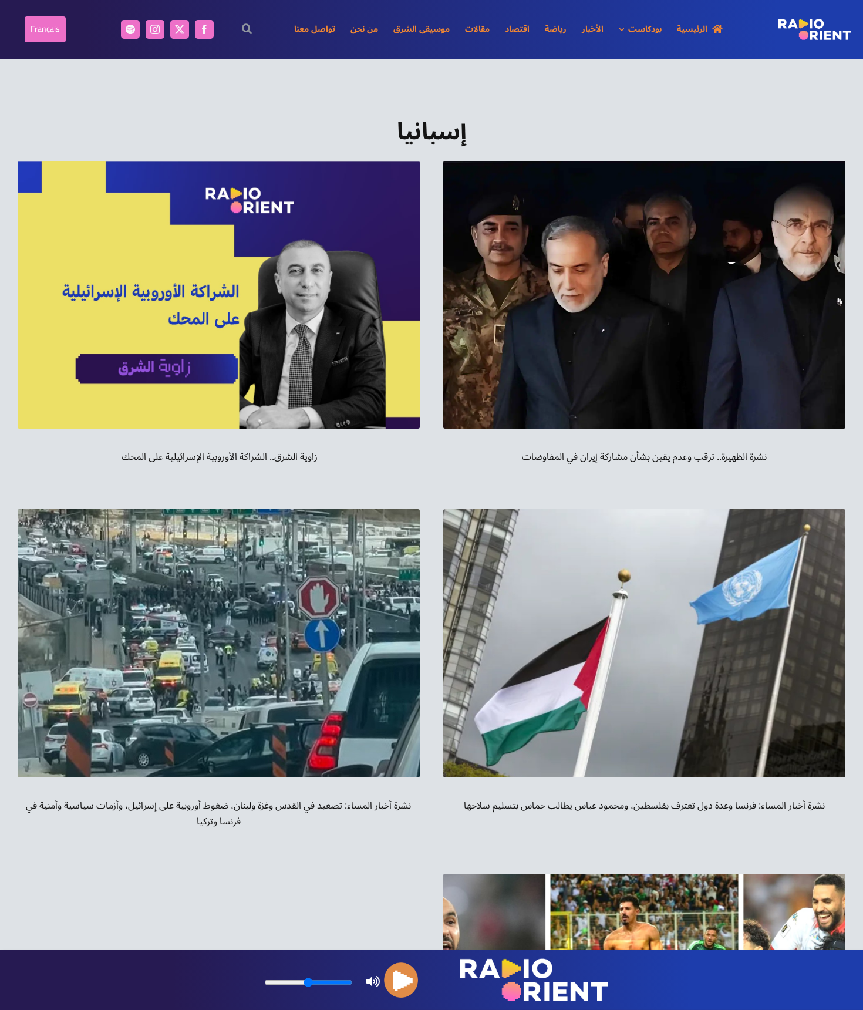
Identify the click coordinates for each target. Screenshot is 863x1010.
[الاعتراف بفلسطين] (644, 514)
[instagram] (155, 29)
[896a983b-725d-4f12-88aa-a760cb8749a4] (219, 166)
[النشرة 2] (644, 166)
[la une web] (644, 878)
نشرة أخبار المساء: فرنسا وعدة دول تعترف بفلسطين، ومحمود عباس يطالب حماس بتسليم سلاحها (644, 806)
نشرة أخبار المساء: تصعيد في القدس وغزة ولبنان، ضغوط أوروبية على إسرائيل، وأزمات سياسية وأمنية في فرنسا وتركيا (218, 813)
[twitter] (179, 29)
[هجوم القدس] (219, 514)
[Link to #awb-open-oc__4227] (247, 29)
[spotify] (130, 29)
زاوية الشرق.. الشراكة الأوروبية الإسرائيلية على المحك (218, 457)
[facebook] (204, 29)
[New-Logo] (814, 23)
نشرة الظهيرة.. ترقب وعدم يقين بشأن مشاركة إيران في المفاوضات (644, 457)
